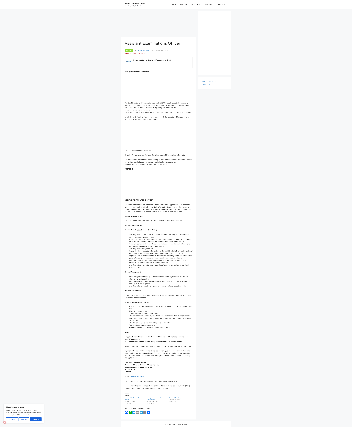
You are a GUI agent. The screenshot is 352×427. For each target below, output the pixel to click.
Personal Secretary (175, 398)
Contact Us (221, 4)
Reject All (24, 419)
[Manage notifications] (4, 422)
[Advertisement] (158, 24)
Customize (12, 419)
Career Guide (208, 4)
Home (174, 4)
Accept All (36, 419)
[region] (24, 413)
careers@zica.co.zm (137, 376)
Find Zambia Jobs (135, 3)
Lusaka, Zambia (143, 50)
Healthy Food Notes (209, 81)
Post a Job (183, 4)
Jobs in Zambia (195, 4)
